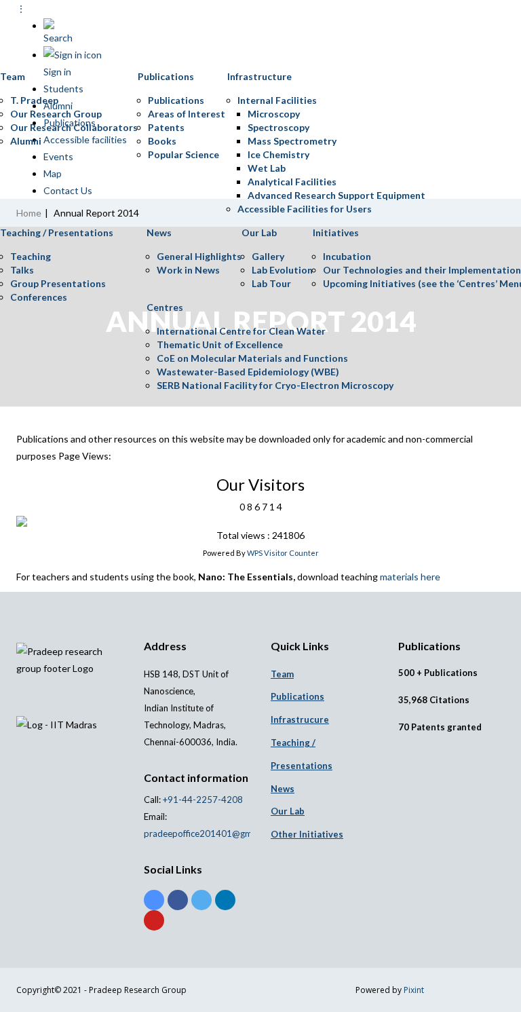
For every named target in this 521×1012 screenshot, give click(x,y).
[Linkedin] (225, 900)
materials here (410, 576)
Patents (166, 127)
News (159, 232)
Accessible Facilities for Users (304, 208)
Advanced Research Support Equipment (336, 195)
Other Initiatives (307, 834)
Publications (166, 76)
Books (162, 141)
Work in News (188, 270)
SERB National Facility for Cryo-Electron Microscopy (275, 385)
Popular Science (183, 154)
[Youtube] (154, 920)
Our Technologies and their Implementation (422, 270)
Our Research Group (56, 113)
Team (12, 76)
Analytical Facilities (292, 181)
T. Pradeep (34, 100)
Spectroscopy (278, 127)
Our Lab (259, 232)
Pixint (414, 990)
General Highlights (199, 256)
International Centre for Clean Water (241, 331)
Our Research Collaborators (74, 127)
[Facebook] (178, 900)
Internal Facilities (277, 100)
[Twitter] (201, 900)
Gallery (268, 256)
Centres (165, 307)
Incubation (347, 256)
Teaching (30, 256)
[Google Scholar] (154, 900)
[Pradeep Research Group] (10, 30)
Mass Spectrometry (292, 141)
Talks (22, 270)
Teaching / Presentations (56, 232)
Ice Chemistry (278, 154)
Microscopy (274, 113)
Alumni (25, 141)
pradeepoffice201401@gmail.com (212, 833)
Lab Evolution (282, 270)
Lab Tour (271, 283)
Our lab (288, 811)
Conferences (38, 297)
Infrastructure (259, 76)
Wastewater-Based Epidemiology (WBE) (248, 371)
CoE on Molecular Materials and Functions (252, 358)
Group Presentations (58, 283)
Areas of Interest (186, 113)
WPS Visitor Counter (283, 552)
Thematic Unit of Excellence (220, 344)
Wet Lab (267, 168)
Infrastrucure (300, 719)
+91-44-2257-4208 (202, 799)
